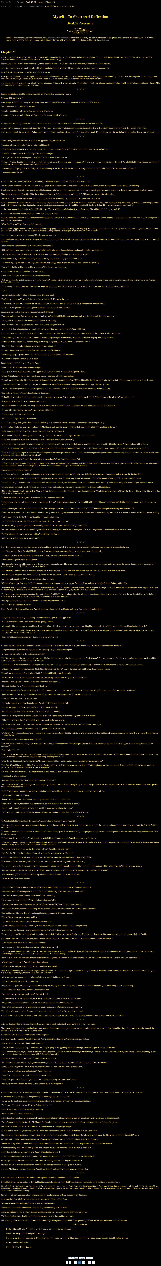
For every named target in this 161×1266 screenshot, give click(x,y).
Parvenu (20, 2)
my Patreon (103, 40)
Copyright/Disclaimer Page (57, 38)
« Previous (73, 1258)
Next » (89, 1258)
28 (75, 1262)
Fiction (11, 2)
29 (79, 1262)
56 (90, 1262)
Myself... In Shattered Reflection (30, 6)
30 (84, 1262)
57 (94, 1262)
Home (3, 2)
